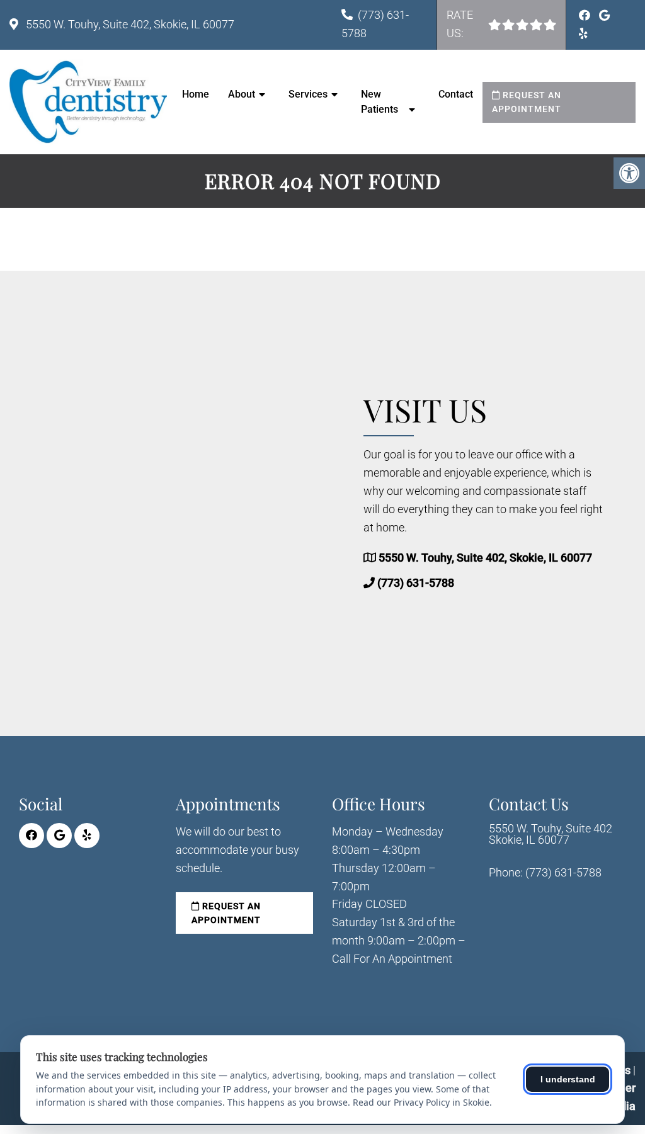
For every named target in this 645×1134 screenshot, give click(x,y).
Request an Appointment (526, 102)
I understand (567, 1079)
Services (308, 94)
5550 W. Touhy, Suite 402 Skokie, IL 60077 (550, 834)
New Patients (379, 101)
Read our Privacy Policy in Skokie (421, 1102)
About (241, 94)
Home (195, 94)
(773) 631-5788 (415, 582)
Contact (455, 94)
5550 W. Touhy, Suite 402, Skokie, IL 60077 (128, 24)
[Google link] (604, 15)
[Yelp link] (583, 33)
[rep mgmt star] (550, 24)
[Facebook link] (586, 15)
